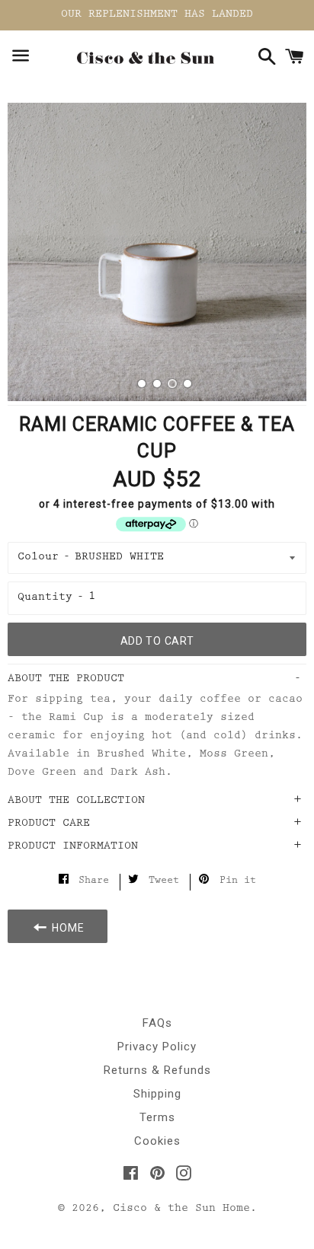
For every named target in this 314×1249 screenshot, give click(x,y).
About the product (66, 679)
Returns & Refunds (157, 1070)
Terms (157, 1117)
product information (73, 846)
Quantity (45, 598)
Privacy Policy (157, 1046)
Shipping (157, 1094)
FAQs (157, 1023)
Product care (49, 824)
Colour (38, 557)
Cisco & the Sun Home (181, 1209)
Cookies (157, 1141)
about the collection (76, 801)
